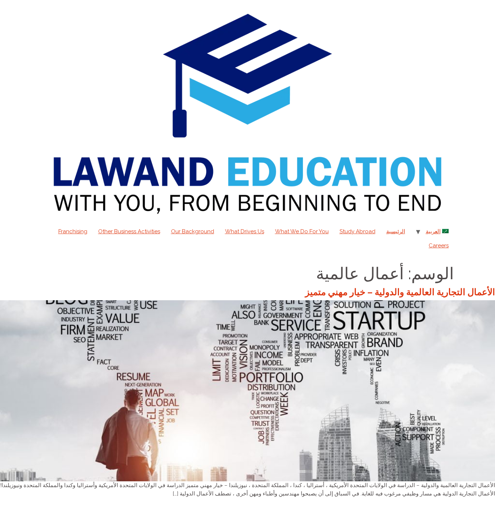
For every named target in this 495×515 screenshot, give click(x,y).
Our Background (192, 231)
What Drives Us (244, 231)
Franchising (72, 231)
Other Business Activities (129, 231)
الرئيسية (395, 231)
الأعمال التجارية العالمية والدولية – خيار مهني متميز (400, 291)
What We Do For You (302, 231)
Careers (439, 245)
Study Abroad (357, 231)
